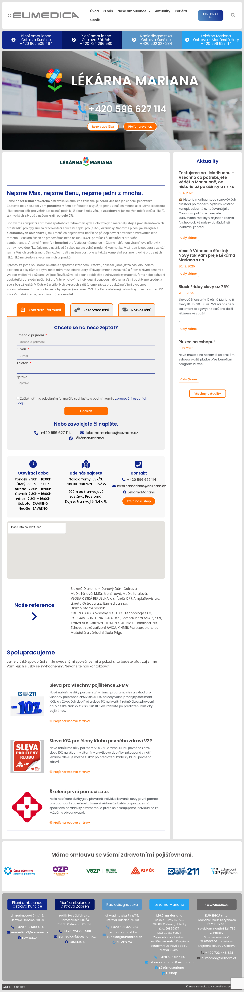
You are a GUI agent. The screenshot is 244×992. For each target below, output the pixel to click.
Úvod (94, 11)
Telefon (23, 363)
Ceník (95, 20)
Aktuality (162, 11)
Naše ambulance (132, 11)
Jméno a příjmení (31, 335)
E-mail (22, 349)
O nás (108, 11)
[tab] (41, 309)
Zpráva (22, 377)
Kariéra (181, 11)
